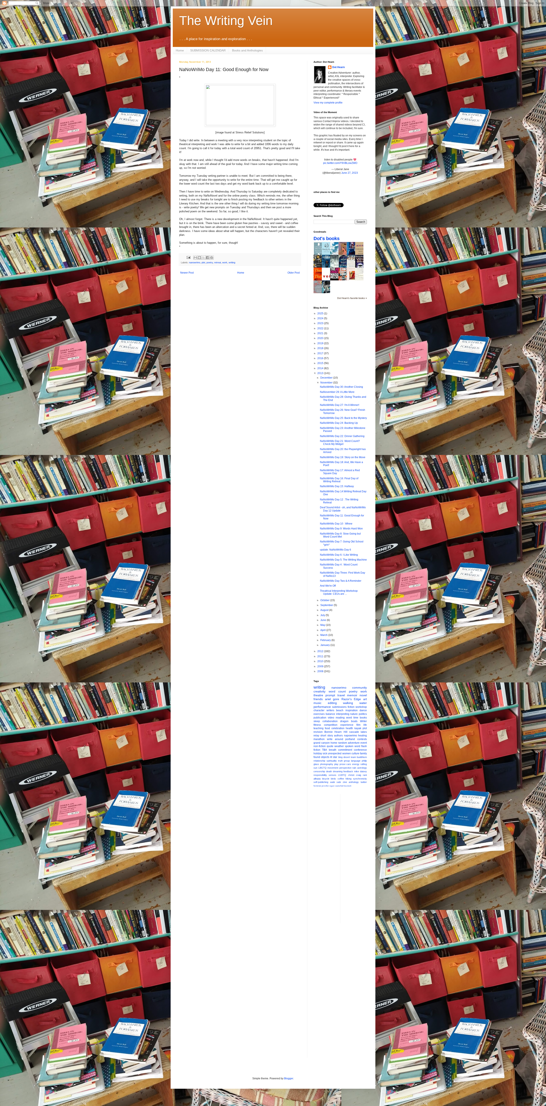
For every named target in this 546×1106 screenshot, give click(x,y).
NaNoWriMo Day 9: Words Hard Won (341, 528)
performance (322, 706)
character (319, 710)
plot (203, 262)
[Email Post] (188, 257)
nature (354, 714)
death (329, 771)
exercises (319, 714)
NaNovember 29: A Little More (337, 392)
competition (330, 724)
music (317, 703)
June (323, 620)
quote (330, 746)
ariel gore (332, 699)
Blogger (288, 1078)
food (327, 728)
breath (332, 749)
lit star (333, 757)
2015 (320, 363)
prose (343, 764)
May (323, 625)
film (358, 724)
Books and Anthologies (247, 50)
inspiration (352, 710)
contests (362, 739)
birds (333, 778)
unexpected (334, 753)
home (334, 742)
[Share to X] (203, 257)
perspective (345, 767)
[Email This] (195, 257)
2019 (320, 343)
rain (354, 767)
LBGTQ (322, 767)
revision (318, 731)
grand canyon (322, 742)
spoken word (352, 746)
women (346, 753)
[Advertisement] (361, 858)
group (347, 760)
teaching (319, 728)
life (365, 724)
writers (330, 710)
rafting (363, 764)
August (324, 610)
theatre (318, 695)
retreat (217, 262)
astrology (362, 767)
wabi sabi (335, 782)
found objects (321, 757)
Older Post (294, 272)
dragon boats (348, 721)
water (363, 703)
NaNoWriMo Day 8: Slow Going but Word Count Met (340, 535)
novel (363, 695)
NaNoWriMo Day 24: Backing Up (339, 422)
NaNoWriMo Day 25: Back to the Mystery (343, 418)
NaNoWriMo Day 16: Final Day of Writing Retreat (339, 480)
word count (337, 691)
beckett (347, 786)
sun (315, 767)
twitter (364, 782)
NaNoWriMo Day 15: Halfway (337, 486)
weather (339, 746)
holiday (318, 753)
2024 (320, 318)
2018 (320, 348)
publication (320, 717)
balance (330, 714)
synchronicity (360, 778)
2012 (320, 651)
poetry (209, 262)
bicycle (325, 778)
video (331, 717)
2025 (320, 313)
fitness (317, 724)
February (325, 640)
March (324, 635)
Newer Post (187, 272)
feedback (348, 771)
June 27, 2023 (349, 172)
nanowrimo (194, 262)
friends (318, 699)
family (363, 753)
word (349, 717)
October (325, 600)
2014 (320, 368)
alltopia (317, 778)
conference (360, 749)
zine (345, 782)
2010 (320, 661)
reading (340, 717)
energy (355, 764)
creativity (319, 691)
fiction (351, 706)
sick (325, 753)
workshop (361, 706)
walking (348, 703)
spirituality (332, 760)
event (363, 742)
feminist (317, 786)
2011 (320, 656)
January (325, 645)
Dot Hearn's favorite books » (352, 298)
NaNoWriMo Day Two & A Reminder (340, 580)
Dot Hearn (338, 67)
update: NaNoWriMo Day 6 (335, 549)
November (326, 382)
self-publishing (321, 782)
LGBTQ (342, 775)
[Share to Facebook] (207, 257)
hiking (348, 778)
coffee (341, 778)
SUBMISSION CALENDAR (208, 50)
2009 (320, 666)
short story (326, 735)
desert (346, 757)
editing (332, 703)
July (323, 615)
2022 (320, 328)
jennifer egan (328, 786)
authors (338, 735)
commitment (345, 749)
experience (346, 724)
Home (180, 50)
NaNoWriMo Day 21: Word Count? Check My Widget (340, 443)
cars (348, 764)
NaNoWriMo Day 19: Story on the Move (342, 457)
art (365, 699)
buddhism (362, 757)
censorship (319, 771)
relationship (319, 760)
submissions (339, 706)
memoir (352, 695)
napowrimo (350, 735)
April (323, 630)
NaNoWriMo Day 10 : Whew (336, 523)
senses (332, 775)
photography (326, 764)
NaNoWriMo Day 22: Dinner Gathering (342, 436)
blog (340, 757)
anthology (354, 782)
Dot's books (327, 238)
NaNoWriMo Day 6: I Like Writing (339, 554)
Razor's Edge (351, 699)
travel (341, 695)
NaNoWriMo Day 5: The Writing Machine (343, 559)
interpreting (342, 714)
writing (232, 262)
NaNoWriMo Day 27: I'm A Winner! (339, 405)
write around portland (341, 739)
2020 (320, 338)
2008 (320, 671)
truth (340, 760)
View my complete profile (328, 102)
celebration (337, 728)
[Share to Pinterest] (211, 257)
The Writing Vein (226, 20)
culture (355, 753)
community (359, 687)
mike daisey (360, 771)
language (355, 760)
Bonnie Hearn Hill (335, 731)
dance (363, 710)
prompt (330, 695)
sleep (317, 721)
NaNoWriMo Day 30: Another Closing (341, 386)
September (327, 605)
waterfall (339, 786)
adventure (354, 742)
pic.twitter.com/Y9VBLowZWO (340, 163)
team (353, 757)
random (342, 742)
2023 (320, 323)
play (336, 764)
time (355, 717)
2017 (320, 353)
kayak (357, 728)
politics (363, 714)
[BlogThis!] (199, 257)
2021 (320, 333)
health (349, 728)
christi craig (354, 775)
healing (362, 735)
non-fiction (320, 746)
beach (339, 710)
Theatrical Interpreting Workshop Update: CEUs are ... (339, 592)
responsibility (320, 775)
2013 (320, 373)
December (326, 377)
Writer (363, 721)
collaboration (330, 721)
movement (332, 767)
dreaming (338, 771)
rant (365, 775)
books (363, 717)
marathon (319, 739)
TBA (324, 749)
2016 (320, 358)
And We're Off (328, 585)
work (224, 262)
